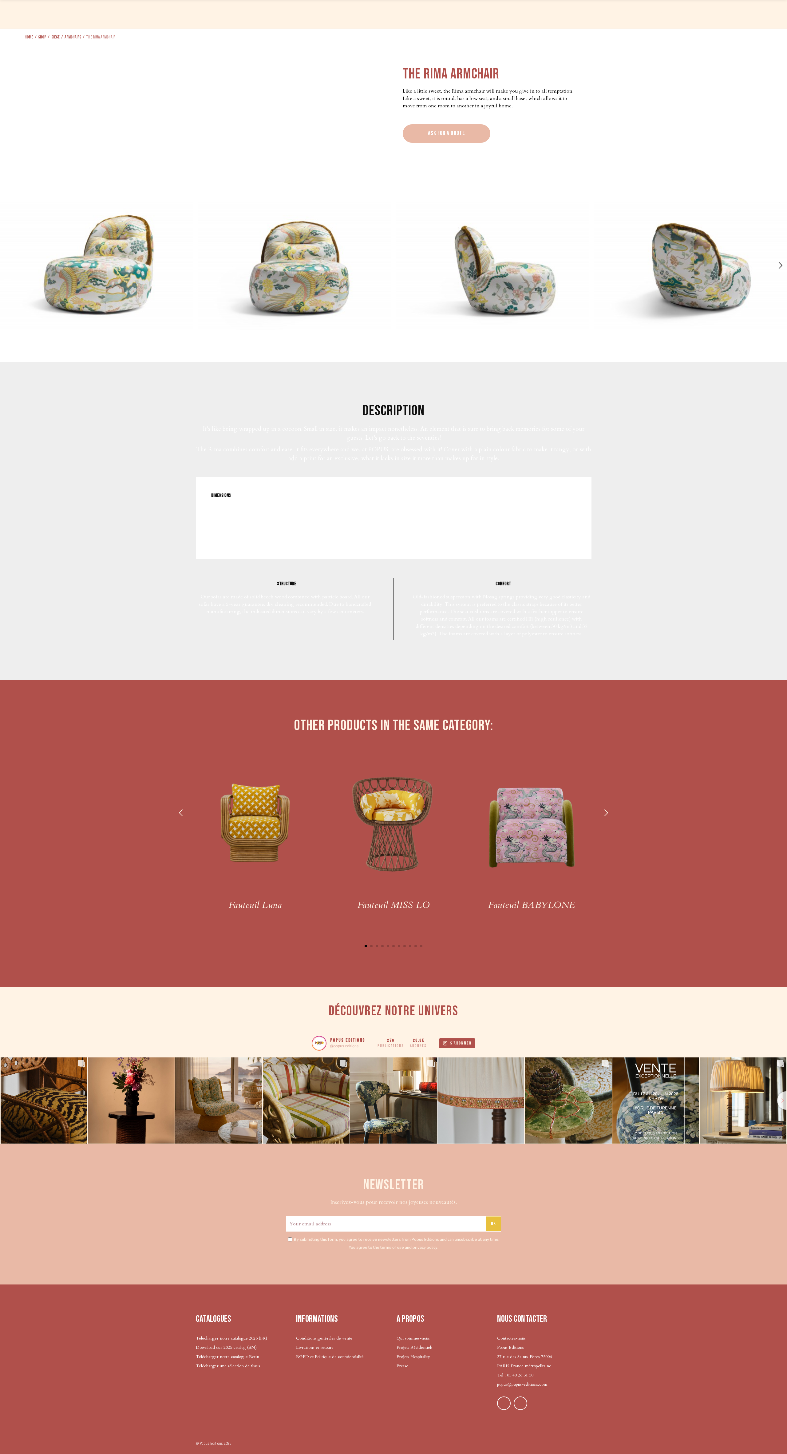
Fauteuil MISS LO (394, 905)
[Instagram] (520, 1403)
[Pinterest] (504, 1403)
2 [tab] (371, 946)
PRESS (621, 13)
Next (605, 813)
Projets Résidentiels (415, 1347)
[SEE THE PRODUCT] (255, 823)
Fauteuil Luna (255, 905)
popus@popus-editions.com (522, 1384)
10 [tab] (415, 946)
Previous (181, 813)
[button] (780, 265)
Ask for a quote (446, 133)
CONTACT (719, 13)
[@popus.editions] (319, 1043)
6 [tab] (393, 946)
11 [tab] (421, 946)
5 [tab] (388, 946)
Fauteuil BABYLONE (531, 905)
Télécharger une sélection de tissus (228, 1366)
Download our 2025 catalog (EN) (226, 1347)
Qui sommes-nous (413, 1338)
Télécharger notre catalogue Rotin (227, 1357)
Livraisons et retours (314, 1347)
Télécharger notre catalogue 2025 (227, 1338)
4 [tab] (382, 946)
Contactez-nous (511, 1338)
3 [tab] (377, 946)
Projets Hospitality (413, 1357)
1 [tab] (366, 946)
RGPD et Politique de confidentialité (330, 1357)
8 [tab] (404, 946)
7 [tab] (399, 946)
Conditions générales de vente (324, 1338)
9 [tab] (410, 946)
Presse (402, 1366)
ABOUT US (667, 13)
